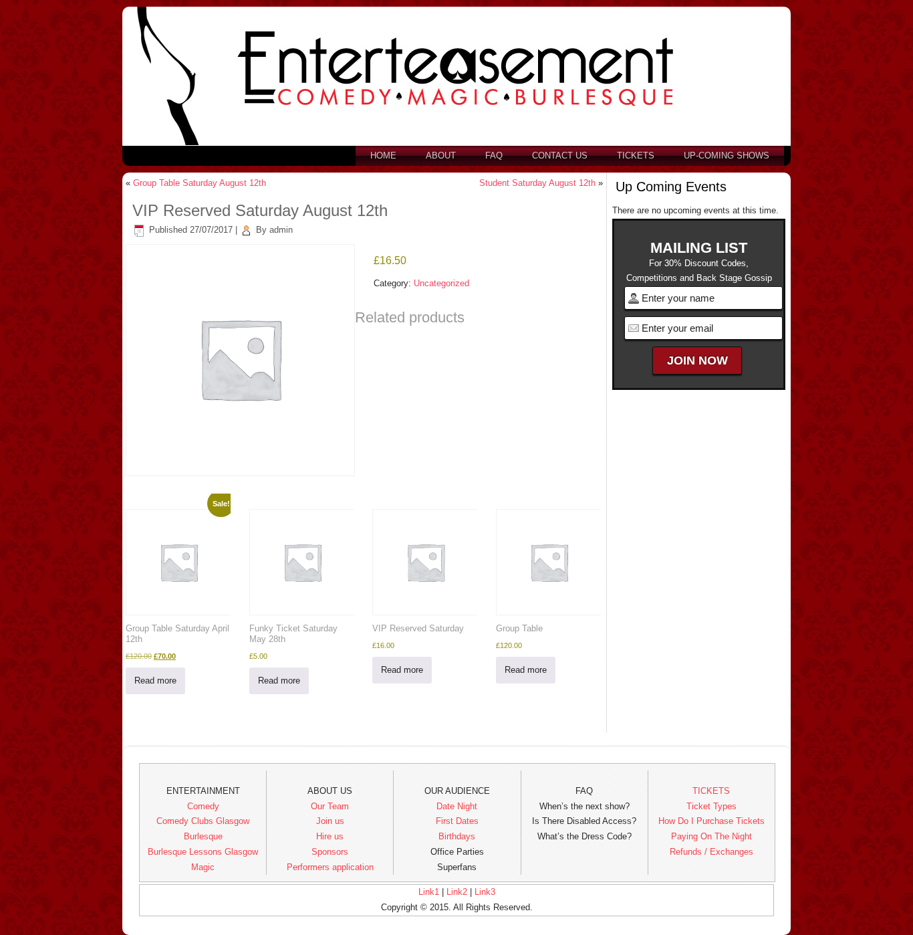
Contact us (560, 155)
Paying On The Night (711, 836)
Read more (155, 681)
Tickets (635, 155)
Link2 (456, 892)
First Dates (457, 821)
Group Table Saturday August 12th (199, 183)
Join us (330, 821)
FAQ (494, 155)
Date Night (456, 806)
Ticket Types (711, 806)
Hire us (330, 836)
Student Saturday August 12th (537, 183)
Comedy (203, 806)
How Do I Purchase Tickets (711, 821)
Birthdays (456, 836)
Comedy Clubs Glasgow (202, 821)
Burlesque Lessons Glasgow (203, 852)
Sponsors (329, 852)
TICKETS (711, 791)
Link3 (485, 892)
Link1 (428, 892)
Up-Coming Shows (726, 155)
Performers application (330, 867)
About (441, 155)
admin (281, 230)
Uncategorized (441, 283)
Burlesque (203, 836)
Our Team (330, 806)
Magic (203, 867)
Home (383, 155)
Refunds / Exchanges (711, 852)
